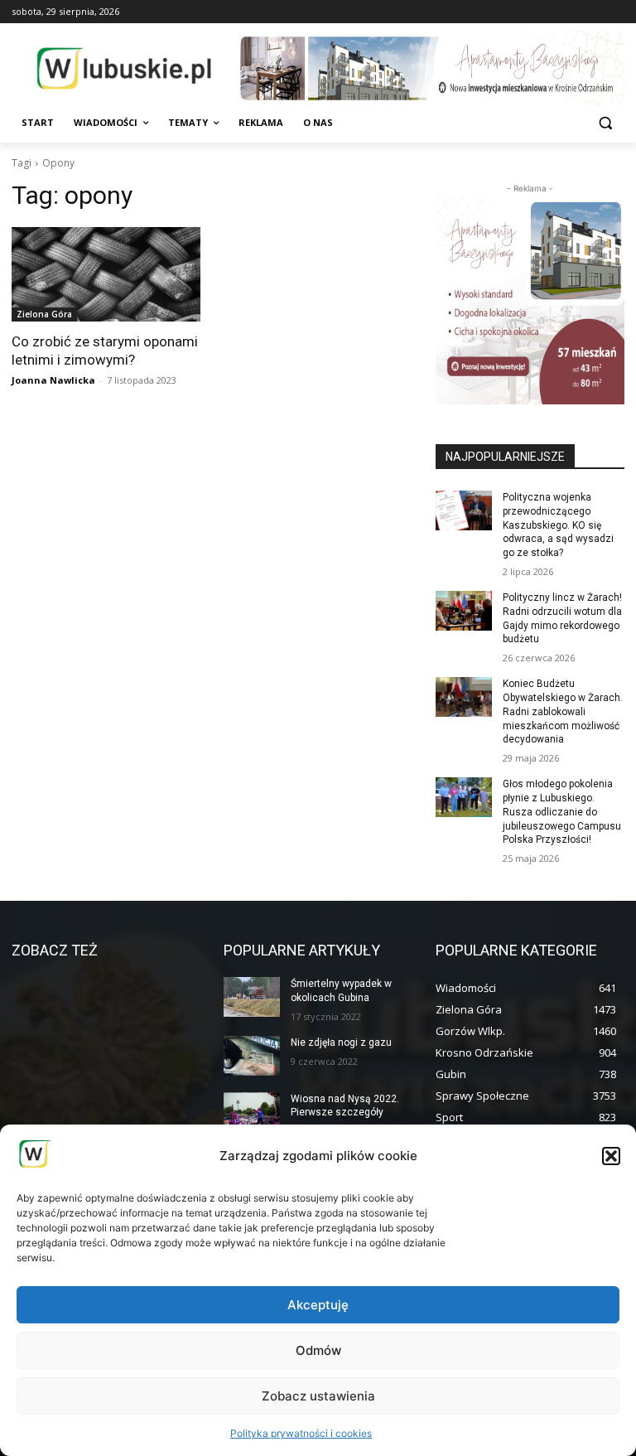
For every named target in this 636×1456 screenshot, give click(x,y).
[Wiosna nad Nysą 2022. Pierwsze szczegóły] (252, 1112)
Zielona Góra (44, 314)
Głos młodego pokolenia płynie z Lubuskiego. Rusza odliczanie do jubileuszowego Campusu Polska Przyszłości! (562, 811)
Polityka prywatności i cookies (301, 1433)
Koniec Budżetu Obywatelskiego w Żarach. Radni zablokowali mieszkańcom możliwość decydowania (563, 711)
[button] (611, 1156)
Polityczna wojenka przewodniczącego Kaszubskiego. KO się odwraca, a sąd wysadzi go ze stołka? (558, 525)
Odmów (318, 1350)
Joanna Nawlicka (53, 380)
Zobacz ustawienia (318, 1396)
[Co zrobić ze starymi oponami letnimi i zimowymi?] (106, 274)
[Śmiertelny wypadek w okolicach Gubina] (252, 997)
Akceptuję (318, 1305)
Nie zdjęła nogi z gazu (341, 1042)
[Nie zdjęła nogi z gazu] (252, 1056)
